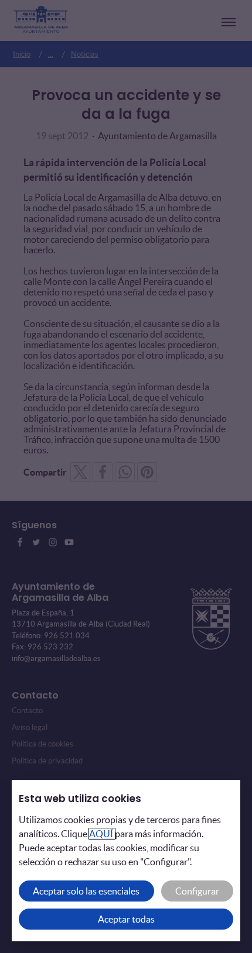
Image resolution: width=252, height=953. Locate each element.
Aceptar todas (126, 919)
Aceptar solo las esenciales (86, 891)
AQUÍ (102, 833)
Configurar (197, 891)
